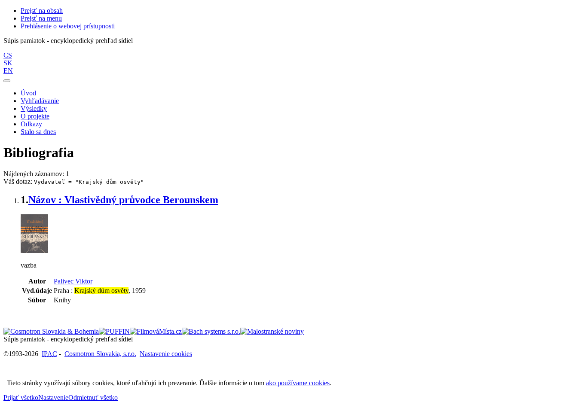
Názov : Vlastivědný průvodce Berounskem (123, 199)
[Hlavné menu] (6, 80)
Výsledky (34, 108)
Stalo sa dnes (38, 131)
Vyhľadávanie (40, 100)
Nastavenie (53, 397)
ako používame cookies (298, 383)
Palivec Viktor (73, 281)
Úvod (28, 93)
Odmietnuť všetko (93, 397)
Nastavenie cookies (166, 353)
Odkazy (31, 124)
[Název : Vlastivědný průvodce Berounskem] (34, 250)
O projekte (35, 116)
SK (7, 63)
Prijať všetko (20, 397)
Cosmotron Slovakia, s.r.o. (100, 353)
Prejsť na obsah (42, 10)
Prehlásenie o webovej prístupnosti (68, 26)
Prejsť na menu (41, 18)
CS (7, 55)
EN (8, 70)
